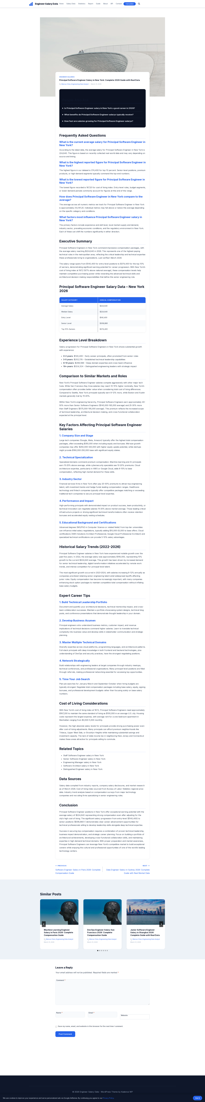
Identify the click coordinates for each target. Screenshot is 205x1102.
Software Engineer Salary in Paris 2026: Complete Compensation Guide (77, 869)
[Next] (161, 924)
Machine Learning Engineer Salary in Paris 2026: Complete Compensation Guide (58, 932)
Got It (197, 1098)
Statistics (81, 4)
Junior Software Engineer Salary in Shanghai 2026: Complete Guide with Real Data (145, 932)
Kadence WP (127, 1092)
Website (124, 1015)
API (112, 4)
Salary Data (70, 4)
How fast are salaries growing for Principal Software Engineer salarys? (98, 121)
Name (59, 1013)
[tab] (97, 950)
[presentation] (59, 912)
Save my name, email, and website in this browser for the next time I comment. (90, 1026)
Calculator (130, 4)
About (105, 4)
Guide (98, 4)
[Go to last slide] (44, 924)
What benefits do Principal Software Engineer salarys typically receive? (98, 114)
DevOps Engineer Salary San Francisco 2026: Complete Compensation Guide (100, 932)
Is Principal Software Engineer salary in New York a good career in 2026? (99, 108)
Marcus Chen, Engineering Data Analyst (75, 84)
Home (61, 4)
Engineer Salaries (67, 77)
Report (90, 4)
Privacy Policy (108, 1098)
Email (91, 1013)
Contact (119, 4)
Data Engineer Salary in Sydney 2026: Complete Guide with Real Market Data (128, 869)
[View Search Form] (139, 4)
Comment (60, 980)
